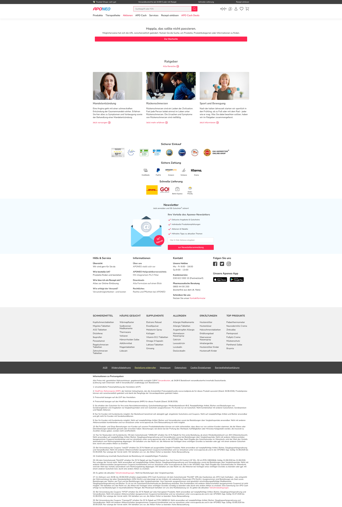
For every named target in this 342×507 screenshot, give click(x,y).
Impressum (165, 367)
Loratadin (177, 347)
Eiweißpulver (152, 326)
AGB (105, 367)
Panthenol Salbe (234, 344)
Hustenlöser (205, 326)
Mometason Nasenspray (178, 334)
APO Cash (141, 15)
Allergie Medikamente (183, 322)
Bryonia (230, 348)
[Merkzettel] (242, 9)
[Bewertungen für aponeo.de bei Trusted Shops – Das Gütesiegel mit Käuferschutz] (117, 152)
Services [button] (153, 15)
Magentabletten (127, 347)
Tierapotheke (113, 15)
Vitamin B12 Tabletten (157, 337)
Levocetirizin (179, 343)
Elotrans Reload (154, 322)
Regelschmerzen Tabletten (100, 346)
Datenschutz (180, 367)
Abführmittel (126, 343)
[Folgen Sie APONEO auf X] (222, 263)
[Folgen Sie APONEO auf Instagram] (229, 263)
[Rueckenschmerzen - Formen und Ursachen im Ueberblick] (171, 85)
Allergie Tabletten (181, 326)
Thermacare (125, 332)
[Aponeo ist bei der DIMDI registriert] (144, 152)
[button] (128, 15)
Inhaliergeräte (206, 343)
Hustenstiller (206, 322)
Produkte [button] (98, 15)
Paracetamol (99, 340)
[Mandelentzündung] (117, 85)
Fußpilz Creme (233, 337)
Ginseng (150, 348)
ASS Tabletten (100, 329)
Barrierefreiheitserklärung (227, 367)
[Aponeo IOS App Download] (220, 279)
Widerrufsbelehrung (121, 367)
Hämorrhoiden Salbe (129, 339)
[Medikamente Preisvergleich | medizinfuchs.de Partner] (195, 152)
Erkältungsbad (206, 333)
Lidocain (123, 350)
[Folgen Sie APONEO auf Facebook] (215, 263)
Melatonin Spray (154, 329)
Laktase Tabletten (154, 344)
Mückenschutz (233, 340)
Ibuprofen (97, 337)
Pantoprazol (232, 333)
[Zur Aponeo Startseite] (101, 8)
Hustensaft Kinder (208, 350)
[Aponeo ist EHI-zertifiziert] (131, 153)
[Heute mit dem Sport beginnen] (224, 85)
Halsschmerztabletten (210, 329)
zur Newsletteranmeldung (191, 247)
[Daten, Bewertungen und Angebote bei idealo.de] (182, 152)
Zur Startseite (171, 39)
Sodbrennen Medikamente (126, 327)
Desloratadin (179, 350)
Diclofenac (98, 333)
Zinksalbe (231, 329)
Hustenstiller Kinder (209, 347)
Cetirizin (177, 339)
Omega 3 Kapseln (154, 340)
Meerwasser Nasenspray (205, 338)
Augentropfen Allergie (183, 329)
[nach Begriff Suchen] (194, 8)
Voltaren (124, 335)
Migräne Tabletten (101, 326)
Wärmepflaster (127, 322)
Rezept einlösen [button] (170, 15)
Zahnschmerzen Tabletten (100, 352)
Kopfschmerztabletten (103, 322)
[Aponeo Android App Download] (237, 279)
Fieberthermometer (235, 322)
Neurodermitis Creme (236, 326)
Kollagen (150, 333)
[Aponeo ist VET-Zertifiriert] (156, 152)
